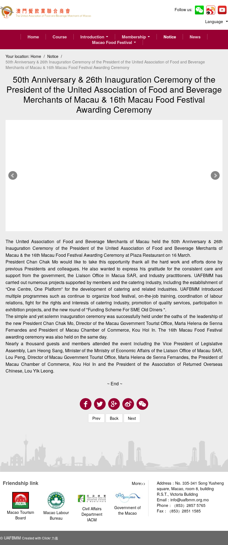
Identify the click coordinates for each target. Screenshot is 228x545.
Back (114, 418)
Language (215, 21)
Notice (169, 37)
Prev (12, 175)
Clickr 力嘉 (50, 538)
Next (215, 175)
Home (33, 37)
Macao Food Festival (112, 42)
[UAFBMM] (45, 11)
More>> (138, 483)
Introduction (92, 37)
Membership (134, 37)
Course (60, 37)
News (195, 37)
